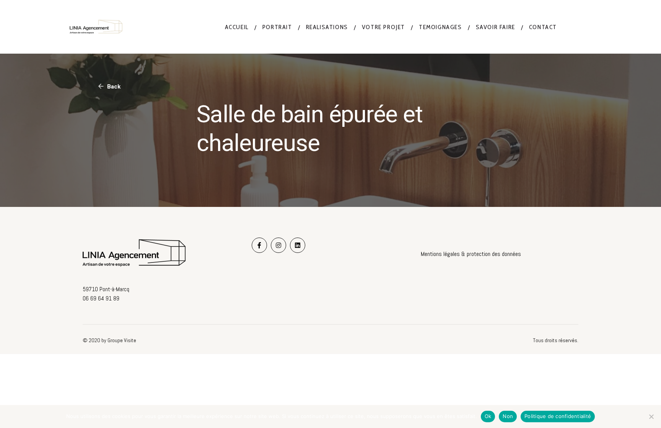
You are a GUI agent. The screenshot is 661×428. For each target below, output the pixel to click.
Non (508, 416)
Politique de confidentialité (557, 416)
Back (113, 86)
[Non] (651, 416)
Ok (488, 416)
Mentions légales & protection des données (471, 254)
